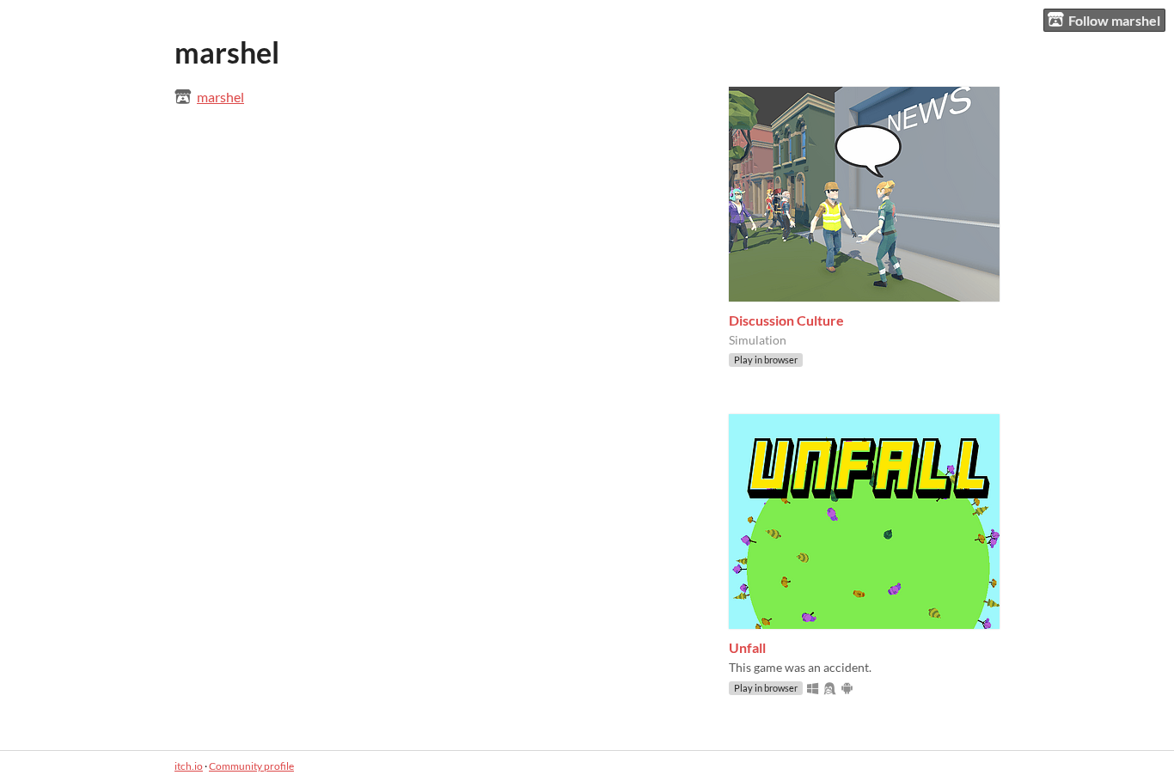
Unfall (747, 647)
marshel (220, 96)
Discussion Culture (786, 320)
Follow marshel (1114, 20)
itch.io (188, 766)
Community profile (251, 766)
